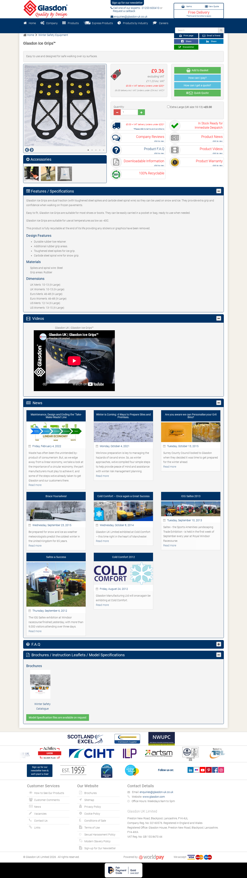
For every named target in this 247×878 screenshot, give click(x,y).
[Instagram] (221, 770)
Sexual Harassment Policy (99, 834)
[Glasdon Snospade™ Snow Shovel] (49, 173)
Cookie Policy (92, 813)
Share (188, 41)
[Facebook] (215, 770)
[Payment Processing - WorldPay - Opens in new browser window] (151, 856)
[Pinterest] (208, 770)
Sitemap (89, 800)
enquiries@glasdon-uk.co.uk (130, 16)
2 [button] (92, 150)
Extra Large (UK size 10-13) (191, 107)
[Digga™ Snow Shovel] (32, 173)
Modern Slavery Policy (97, 841)
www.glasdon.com (154, 796)
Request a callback (123, 11)
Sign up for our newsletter (127, 2)
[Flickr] (196, 770)
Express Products (102, 23)
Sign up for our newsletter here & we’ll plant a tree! (39, 770)
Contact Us (40, 820)
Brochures (90, 793)
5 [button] (104, 150)
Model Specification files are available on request (57, 717)
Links (37, 827)
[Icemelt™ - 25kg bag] (66, 173)
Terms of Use (92, 827)
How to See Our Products (49, 793)
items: (189, 6)
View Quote (213, 6)
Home (32, 23)
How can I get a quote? (197, 85)
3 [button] (96, 150)
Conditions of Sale (95, 820)
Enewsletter (188, 47)
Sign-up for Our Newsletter (100, 848)
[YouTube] (202, 770)
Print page (188, 35)
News (37, 806)
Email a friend (213, 35)
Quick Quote (201, 92)
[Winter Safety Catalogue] (42, 684)
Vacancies (40, 813)
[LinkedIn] (190, 770)
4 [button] (100, 150)
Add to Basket (199, 70)
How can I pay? (197, 77)
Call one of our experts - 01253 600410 (136, 7)
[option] (65, 105)
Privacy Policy (92, 806)
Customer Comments (47, 800)
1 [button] (88, 150)
